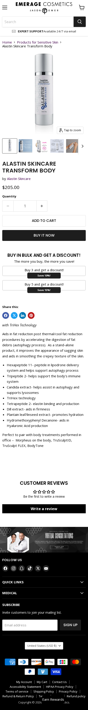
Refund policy (76, 696)
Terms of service (17, 691)
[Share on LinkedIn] (22, 315)
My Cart (42, 682)
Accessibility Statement (25, 687)
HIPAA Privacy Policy (59, 687)
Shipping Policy (43, 691)
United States (41, 646)
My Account (24, 682)
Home (7, 42)
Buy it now (44, 235)
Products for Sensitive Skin (37, 42)
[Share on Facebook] (5, 315)
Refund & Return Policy (18, 696)
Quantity (9, 196)
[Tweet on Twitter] (14, 315)
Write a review (44, 508)
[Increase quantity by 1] (42, 206)
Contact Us (59, 682)
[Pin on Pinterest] (31, 315)
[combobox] (38, 22)
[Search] (80, 22)
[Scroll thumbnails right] (81, 146)
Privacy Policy (68, 691)
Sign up (70, 625)
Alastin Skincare (19, 178)
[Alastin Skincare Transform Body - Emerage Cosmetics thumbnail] (9, 146)
